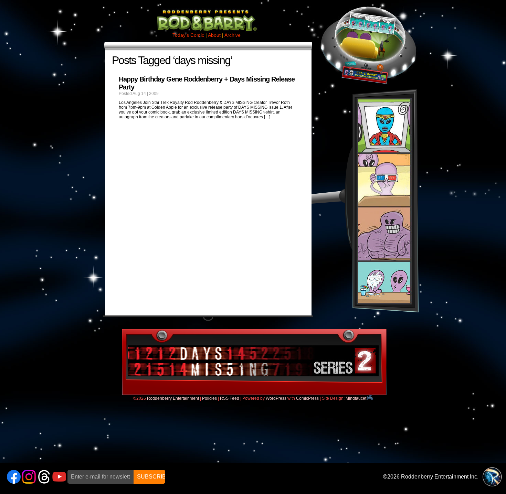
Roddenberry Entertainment (173, 398)
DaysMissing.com (253, 360)
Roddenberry (492, 476)
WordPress (276, 398)
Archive (232, 35)
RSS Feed (229, 398)
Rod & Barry (206, 16)
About (214, 35)
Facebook (14, 477)
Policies (209, 398)
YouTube (59, 477)
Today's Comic (188, 35)
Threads (44, 477)
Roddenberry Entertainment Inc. (439, 477)
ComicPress (307, 398)
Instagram (29, 477)
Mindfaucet (356, 398)
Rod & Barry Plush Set (384, 201)
